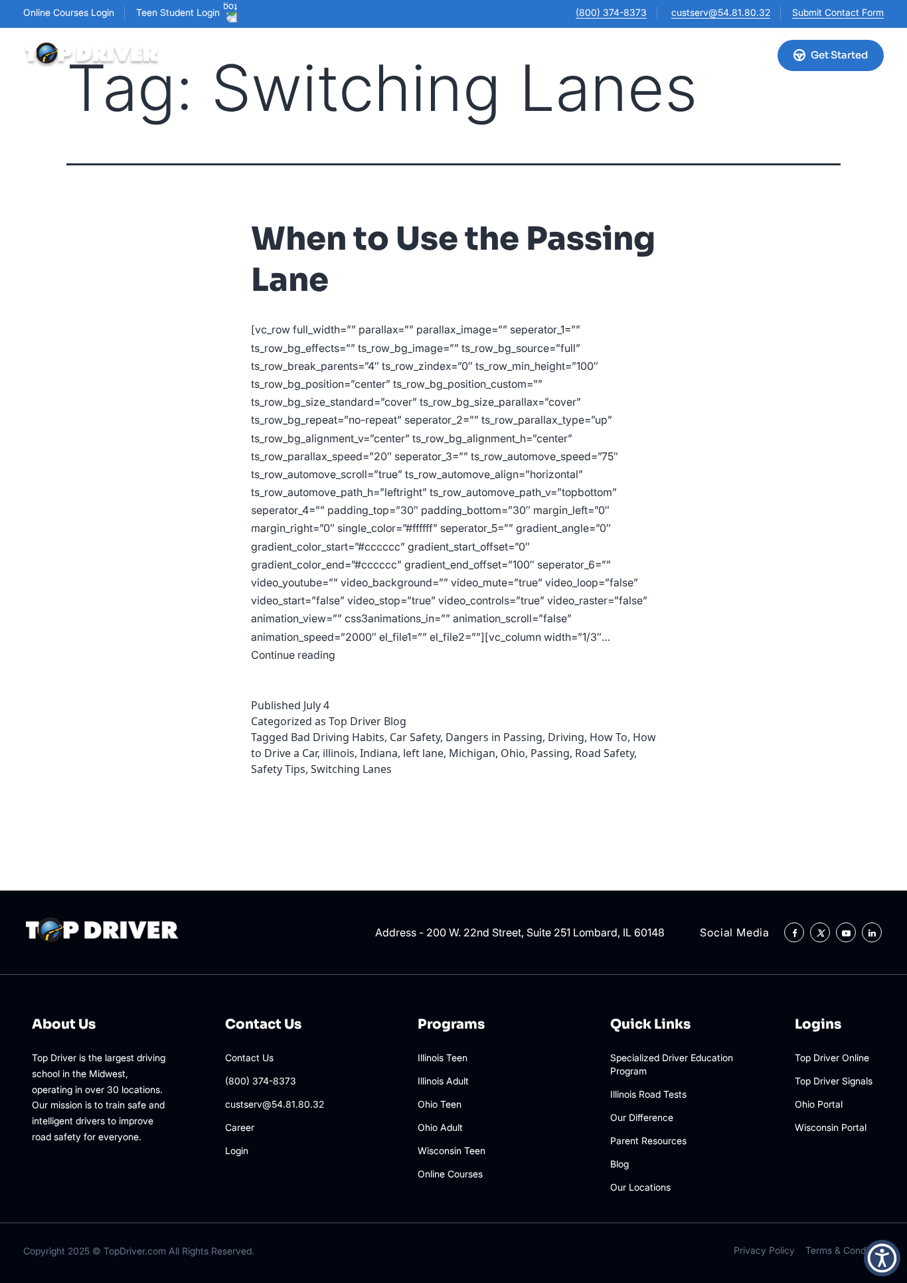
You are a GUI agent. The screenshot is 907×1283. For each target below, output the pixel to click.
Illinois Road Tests (648, 1094)
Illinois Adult (443, 1080)
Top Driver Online (832, 1057)
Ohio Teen (439, 1104)
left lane (423, 753)
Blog (619, 1163)
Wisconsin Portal (830, 1127)
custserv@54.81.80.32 (720, 12)
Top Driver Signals (833, 1080)
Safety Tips (278, 769)
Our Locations (504, 54)
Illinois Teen (442, 1057)
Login (236, 1150)
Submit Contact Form (838, 12)
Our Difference (641, 1117)
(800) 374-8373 (611, 12)
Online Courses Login (68, 12)
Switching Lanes (351, 769)
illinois (339, 753)
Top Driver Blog (367, 721)
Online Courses (409, 54)
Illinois (279, 54)
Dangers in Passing (494, 737)
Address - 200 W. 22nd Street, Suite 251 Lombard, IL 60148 (520, 932)
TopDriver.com (135, 1250)
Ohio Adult (440, 1127)
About (567, 54)
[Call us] (719, 55)
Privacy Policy (764, 1250)
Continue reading (293, 654)
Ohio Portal (819, 1104)
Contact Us (249, 1057)
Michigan (472, 753)
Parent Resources (648, 1140)
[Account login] (753, 55)
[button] (882, 1258)
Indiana (379, 753)
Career (239, 1127)
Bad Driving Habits (337, 737)
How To (608, 737)
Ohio (335, 54)
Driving (566, 737)
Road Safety (604, 753)
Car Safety (415, 737)
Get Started (839, 54)
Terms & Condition (844, 1250)
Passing (550, 753)
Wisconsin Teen (451, 1150)
